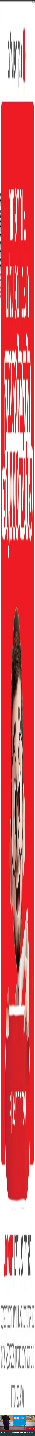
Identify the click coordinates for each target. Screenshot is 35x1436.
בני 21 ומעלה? (31, 1429)
